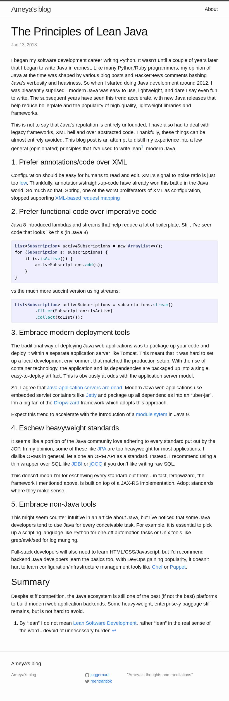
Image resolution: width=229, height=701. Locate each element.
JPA (101, 449)
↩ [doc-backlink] (114, 630)
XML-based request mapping (87, 198)
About (211, 9)
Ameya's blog (31, 9)
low (23, 183)
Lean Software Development (105, 623)
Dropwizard (66, 403)
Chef (157, 567)
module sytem (151, 414)
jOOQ (96, 464)
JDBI (76, 464)
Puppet (178, 567)
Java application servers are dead (84, 387)
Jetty (91, 395)
